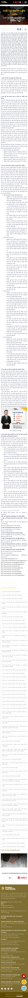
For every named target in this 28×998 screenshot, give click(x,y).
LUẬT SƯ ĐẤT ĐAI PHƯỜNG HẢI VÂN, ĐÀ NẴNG (13, 673)
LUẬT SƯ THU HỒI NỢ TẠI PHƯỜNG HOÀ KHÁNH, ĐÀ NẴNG (14, 612)
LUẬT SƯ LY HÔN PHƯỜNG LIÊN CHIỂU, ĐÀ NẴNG (14, 684)
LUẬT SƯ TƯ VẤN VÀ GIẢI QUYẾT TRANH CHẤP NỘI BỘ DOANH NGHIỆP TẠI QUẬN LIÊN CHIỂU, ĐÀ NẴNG (14, 820)
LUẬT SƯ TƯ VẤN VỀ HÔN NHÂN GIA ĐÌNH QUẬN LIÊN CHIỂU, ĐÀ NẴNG (14, 830)
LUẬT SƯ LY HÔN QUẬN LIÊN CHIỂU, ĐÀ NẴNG (13, 843)
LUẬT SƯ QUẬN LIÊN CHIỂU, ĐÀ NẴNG (11, 776)
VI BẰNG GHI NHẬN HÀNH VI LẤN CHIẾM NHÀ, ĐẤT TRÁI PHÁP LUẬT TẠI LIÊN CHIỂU (14, 727)
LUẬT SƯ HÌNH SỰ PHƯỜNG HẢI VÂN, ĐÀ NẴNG (13, 701)
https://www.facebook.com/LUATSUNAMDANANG (12, 575)
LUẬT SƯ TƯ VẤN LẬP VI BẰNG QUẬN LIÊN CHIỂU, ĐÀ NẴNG (14, 790)
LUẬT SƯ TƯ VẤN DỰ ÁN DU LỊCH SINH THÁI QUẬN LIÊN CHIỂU (14, 737)
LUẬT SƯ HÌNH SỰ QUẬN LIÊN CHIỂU (11, 850)
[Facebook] (2, 988)
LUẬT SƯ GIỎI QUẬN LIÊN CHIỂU (10, 767)
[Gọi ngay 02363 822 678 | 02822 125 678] (24, 982)
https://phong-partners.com (11, 558)
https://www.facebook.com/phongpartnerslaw (16, 560)
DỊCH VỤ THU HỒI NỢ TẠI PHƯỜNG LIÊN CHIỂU (13, 620)
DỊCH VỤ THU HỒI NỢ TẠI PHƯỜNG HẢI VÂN (12, 616)
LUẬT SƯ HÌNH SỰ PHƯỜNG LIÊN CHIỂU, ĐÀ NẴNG (14, 704)
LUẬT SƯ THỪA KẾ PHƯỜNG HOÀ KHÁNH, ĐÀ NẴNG (14, 697)
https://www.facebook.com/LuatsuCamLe (10, 569)
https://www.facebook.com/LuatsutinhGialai (11, 571)
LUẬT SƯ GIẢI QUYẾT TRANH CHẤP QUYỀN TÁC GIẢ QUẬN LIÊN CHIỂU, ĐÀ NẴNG (14, 799)
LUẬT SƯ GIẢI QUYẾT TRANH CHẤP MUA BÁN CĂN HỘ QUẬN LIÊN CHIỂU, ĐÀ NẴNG (14, 804)
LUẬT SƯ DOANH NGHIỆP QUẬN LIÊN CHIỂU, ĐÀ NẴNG (14, 839)
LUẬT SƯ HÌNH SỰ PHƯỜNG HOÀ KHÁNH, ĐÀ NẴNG (14, 708)
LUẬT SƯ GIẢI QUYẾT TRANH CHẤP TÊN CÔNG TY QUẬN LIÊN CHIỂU (14, 732)
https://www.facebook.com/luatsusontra (10, 566)
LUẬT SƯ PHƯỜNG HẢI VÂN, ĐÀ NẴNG (11, 591)
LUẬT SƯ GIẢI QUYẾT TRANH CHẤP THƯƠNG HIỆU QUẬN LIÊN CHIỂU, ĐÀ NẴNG (14, 795)
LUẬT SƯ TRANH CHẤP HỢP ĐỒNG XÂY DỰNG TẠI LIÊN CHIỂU (14, 722)
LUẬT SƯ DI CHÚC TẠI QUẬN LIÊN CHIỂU (12, 759)
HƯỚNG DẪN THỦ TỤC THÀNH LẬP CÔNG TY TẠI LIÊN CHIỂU (14, 717)
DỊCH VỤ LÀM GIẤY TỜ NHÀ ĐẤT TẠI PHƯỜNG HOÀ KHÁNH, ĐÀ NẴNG (14, 651)
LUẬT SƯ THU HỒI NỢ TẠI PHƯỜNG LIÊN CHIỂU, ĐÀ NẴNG (14, 602)
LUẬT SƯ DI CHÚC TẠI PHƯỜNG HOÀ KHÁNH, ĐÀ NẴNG (14, 636)
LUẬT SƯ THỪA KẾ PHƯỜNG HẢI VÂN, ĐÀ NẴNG (13, 694)
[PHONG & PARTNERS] (12, 2)
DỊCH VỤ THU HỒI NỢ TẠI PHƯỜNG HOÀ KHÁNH (13, 623)
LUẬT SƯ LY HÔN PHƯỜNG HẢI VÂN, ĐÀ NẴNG (13, 680)
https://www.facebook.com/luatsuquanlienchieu (12, 568)
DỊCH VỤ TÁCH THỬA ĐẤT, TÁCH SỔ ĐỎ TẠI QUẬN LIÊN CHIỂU (14, 771)
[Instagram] (8, 988)
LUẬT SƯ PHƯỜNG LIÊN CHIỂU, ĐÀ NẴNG (12, 595)
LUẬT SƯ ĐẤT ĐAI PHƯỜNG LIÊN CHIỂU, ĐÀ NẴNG (14, 670)
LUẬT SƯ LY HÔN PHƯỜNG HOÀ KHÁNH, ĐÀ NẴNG (14, 687)
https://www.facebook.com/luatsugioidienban (11, 573)
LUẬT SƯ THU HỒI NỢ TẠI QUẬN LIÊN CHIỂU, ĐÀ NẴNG (14, 825)
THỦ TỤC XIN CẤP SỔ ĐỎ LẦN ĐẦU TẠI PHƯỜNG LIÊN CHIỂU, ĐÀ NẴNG (14, 656)
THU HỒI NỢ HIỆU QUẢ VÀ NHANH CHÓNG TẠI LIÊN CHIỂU (14, 785)
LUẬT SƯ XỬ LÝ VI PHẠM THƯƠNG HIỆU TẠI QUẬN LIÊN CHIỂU (14, 763)
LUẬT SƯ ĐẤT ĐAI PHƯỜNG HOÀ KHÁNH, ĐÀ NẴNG (14, 677)
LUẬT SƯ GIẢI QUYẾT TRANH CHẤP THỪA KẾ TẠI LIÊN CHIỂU (14, 745)
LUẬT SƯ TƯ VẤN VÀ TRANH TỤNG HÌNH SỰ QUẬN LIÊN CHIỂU (14, 755)
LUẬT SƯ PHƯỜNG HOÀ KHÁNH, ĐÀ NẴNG (12, 598)
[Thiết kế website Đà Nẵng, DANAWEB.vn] (20, 996)
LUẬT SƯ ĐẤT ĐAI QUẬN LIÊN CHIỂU (11, 835)
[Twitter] (5, 988)
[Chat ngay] (24, 988)
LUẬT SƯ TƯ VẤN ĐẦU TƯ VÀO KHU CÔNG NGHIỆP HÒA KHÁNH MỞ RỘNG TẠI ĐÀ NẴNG (14, 780)
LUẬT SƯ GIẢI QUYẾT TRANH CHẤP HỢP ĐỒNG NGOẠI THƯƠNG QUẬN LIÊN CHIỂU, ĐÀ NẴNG (14, 750)
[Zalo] (11, 988)
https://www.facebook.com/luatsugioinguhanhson (12, 564)
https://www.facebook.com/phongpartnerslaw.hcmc (13, 562)
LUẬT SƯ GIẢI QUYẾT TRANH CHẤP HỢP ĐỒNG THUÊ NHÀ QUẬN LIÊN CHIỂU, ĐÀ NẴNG (14, 809)
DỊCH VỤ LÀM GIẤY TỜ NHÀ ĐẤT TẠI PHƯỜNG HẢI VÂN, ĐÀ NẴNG (14, 646)
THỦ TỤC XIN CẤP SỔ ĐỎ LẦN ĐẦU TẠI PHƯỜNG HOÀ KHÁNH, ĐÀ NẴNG (14, 665)
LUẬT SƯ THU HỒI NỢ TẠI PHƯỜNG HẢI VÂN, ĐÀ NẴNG (14, 607)
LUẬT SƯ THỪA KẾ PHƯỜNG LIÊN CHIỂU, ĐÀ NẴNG (14, 690)
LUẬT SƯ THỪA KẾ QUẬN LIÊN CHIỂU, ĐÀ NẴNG (13, 846)
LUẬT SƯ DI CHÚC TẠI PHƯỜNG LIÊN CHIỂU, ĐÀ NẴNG (14, 631)
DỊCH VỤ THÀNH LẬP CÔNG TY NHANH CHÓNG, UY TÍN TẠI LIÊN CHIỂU (14, 712)
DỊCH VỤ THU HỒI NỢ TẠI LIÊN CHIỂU (11, 741)
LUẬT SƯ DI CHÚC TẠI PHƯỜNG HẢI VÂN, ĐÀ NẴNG (14, 627)
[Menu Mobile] (25, 2)
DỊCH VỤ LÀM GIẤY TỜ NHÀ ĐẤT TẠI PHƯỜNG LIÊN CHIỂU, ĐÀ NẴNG (14, 641)
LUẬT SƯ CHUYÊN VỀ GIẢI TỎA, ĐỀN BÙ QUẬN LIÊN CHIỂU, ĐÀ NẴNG (14, 814)
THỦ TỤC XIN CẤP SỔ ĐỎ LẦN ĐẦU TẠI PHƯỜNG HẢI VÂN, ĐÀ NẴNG (14, 660)
